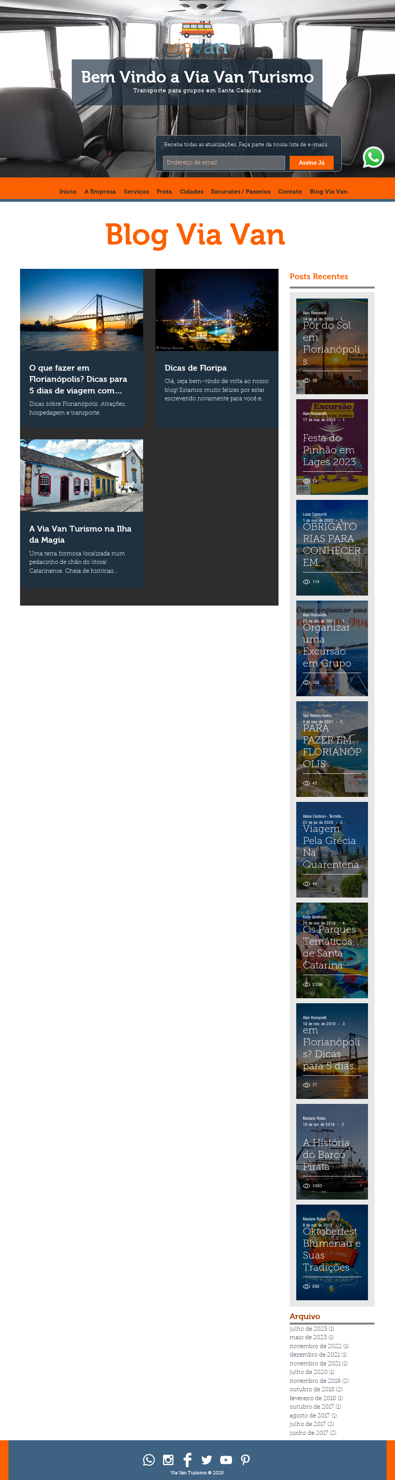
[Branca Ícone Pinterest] (245, 1460)
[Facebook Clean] (187, 1460)
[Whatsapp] (149, 1460)
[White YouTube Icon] (226, 1460)
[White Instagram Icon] (168, 1460)
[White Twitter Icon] (206, 1460)
